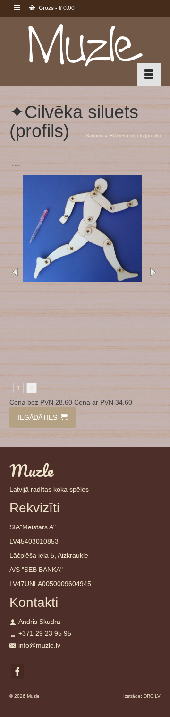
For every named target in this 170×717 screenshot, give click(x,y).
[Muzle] (85, 45)
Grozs (56, 8)
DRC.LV (152, 696)
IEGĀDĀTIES (38, 417)
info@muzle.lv (39, 645)
